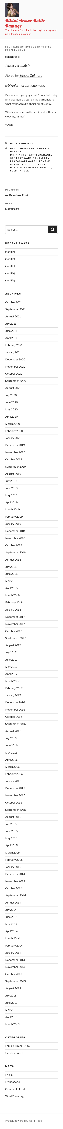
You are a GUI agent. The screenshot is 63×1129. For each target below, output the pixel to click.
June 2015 (11, 831)
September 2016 (15, 724)
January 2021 (13, 352)
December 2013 (15, 960)
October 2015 (13, 802)
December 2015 (15, 788)
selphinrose (12, 56)
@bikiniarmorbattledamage (25, 85)
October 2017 (13, 631)
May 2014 (11, 924)
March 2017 (12, 681)
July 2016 (11, 738)
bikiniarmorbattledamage (30, 155)
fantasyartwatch (17, 65)
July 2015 (11, 824)
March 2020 (12, 423)
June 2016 (11, 745)
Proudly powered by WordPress (23, 1120)
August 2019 (13, 473)
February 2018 (14, 602)
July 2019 (11, 481)
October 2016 (13, 716)
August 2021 (13, 316)
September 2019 (15, 466)
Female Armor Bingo (17, 1046)
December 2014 (15, 874)
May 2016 (11, 752)
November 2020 (15, 366)
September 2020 (15, 380)
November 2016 (15, 709)
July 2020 (11, 395)
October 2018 (13, 545)
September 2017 (15, 638)
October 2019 (13, 459)
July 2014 (11, 909)
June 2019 (11, 488)
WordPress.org (14, 1096)
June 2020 (11, 402)
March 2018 (12, 595)
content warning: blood (29, 158)
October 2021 (13, 302)
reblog (45, 167)
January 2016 (13, 781)
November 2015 (15, 795)
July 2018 (11, 566)
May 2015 (11, 838)
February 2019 (14, 516)
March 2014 (12, 938)
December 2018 (15, 531)
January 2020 (13, 438)
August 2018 (13, 559)
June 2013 (11, 1002)
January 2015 (13, 867)
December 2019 (15, 445)
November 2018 (15, 538)
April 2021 (11, 338)
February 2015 (14, 859)
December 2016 (15, 702)
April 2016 (11, 759)
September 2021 (15, 309)
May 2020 (11, 409)
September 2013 (15, 981)
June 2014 (11, 917)
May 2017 (11, 666)
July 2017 (10, 652)
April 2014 (11, 931)
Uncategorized (22, 143)
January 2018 (13, 609)
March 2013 (12, 1024)
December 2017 (15, 616)
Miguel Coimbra (30, 75)
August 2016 (13, 731)
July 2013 (10, 995)
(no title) (10, 251)
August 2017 (13, 645)
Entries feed (12, 1082)
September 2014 (15, 895)
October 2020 (13, 373)
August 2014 (13, 902)
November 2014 (15, 881)
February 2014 (14, 945)
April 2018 (11, 588)
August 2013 (13, 988)
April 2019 (11, 502)
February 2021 (14, 345)
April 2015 (11, 845)
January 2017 (13, 695)
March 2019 (12, 509)
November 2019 (15, 452)
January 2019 (13, 523)
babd (14, 148)
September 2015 (15, 809)
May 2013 (11, 1010)
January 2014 (13, 952)
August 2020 (13, 388)
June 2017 (11, 659)
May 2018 (11, 581)
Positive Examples (24, 167)
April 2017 (11, 674)
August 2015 (13, 817)
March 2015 (12, 852)
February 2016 (14, 774)
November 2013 (15, 967)
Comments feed (15, 1089)
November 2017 (15, 624)
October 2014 (13, 888)
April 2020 (11, 416)
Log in (9, 1075)
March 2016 (12, 766)
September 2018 (15, 552)
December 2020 (15, 359)
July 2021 (10, 323)
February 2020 (14, 431)
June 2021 (11, 330)
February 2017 (14, 688)
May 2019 (11, 495)
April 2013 (11, 1017)
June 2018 (11, 573)
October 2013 (13, 974)
